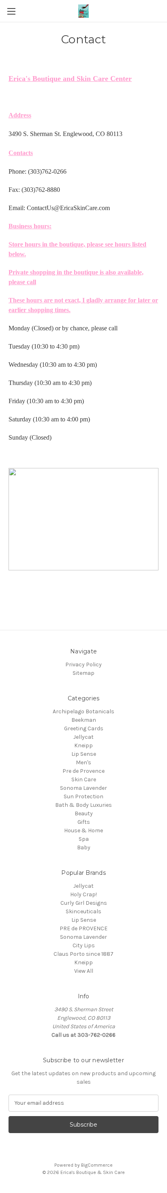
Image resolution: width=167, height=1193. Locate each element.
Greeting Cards (83, 728)
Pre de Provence (83, 771)
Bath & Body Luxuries (83, 805)
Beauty (84, 813)
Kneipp (83, 745)
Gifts (83, 822)
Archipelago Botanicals (83, 711)
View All (83, 971)
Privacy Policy (83, 664)
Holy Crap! (83, 894)
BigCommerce (97, 1165)
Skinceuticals (83, 911)
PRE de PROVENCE (83, 928)
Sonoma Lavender (83, 788)
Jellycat (83, 737)
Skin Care (83, 779)
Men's (83, 762)
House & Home (83, 830)
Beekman (83, 720)
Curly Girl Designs (83, 903)
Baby (83, 847)
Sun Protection (83, 796)
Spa (84, 839)
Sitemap (83, 673)
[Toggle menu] (11, 11)
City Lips (84, 945)
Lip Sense (83, 754)
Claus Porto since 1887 (83, 954)
